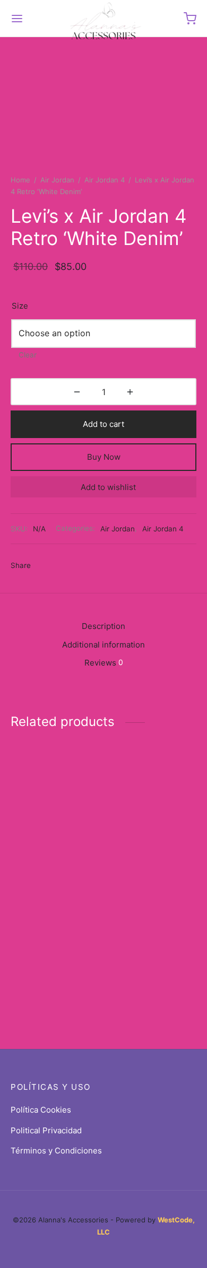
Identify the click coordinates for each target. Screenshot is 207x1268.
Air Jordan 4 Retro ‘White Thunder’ (142, 825)
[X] (64, 566)
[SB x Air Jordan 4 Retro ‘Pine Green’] (152, 918)
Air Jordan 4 (104, 180)
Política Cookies (41, 1110)
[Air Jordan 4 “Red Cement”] (55, 781)
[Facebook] (44, 566)
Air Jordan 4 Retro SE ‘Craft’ (45, 962)
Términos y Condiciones (56, 1150)
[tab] (103, 626)
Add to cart (103, 424)
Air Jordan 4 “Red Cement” (44, 826)
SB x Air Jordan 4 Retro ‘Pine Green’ (142, 962)
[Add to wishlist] (96, 821)
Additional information (103, 645)
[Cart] (190, 18)
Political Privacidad (46, 1130)
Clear (28, 355)
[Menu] (17, 18)
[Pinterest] (83, 566)
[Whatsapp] (103, 566)
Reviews (103, 663)
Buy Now (103, 457)
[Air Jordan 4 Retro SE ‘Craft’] (55, 918)
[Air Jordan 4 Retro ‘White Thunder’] (152, 781)
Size (20, 306)
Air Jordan (57, 180)
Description (103, 626)
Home (20, 180)
